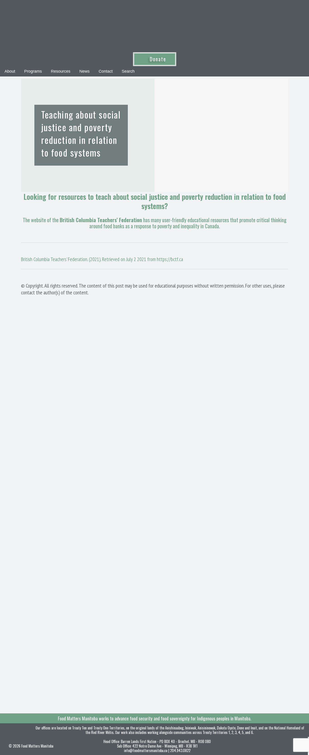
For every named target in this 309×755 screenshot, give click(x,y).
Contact (106, 71)
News (84, 71)
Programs (33, 71)
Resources (60, 71)
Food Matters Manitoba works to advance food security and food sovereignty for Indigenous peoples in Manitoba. (154, 718)
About (10, 71)
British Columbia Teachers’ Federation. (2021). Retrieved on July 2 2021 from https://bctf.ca (102, 259)
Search (128, 71)
